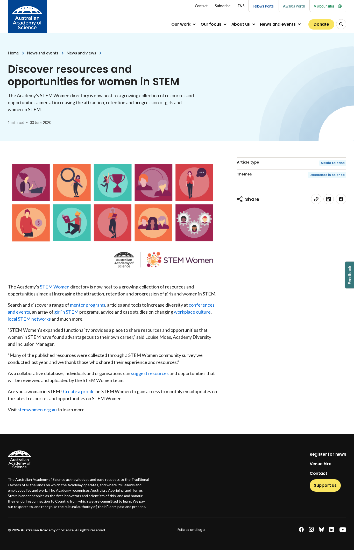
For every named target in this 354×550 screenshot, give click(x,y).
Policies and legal (192, 529)
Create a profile (79, 391)
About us (240, 24)
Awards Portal (294, 6)
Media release (333, 163)
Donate (321, 24)
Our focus (211, 24)
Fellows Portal (263, 6)
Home (13, 52)
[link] (316, 199)
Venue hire (320, 464)
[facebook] (341, 199)
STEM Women (54, 287)
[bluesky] (321, 530)
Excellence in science (327, 175)
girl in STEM (66, 312)
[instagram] (311, 530)
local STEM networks (29, 319)
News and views (81, 52)
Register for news (328, 454)
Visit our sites (324, 6)
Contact (318, 473)
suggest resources (150, 373)
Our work (180, 24)
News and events (278, 24)
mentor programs (87, 305)
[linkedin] (328, 199)
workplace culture (192, 312)
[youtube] (342, 530)
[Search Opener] (341, 24)
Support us (325, 485)
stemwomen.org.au (37, 409)
